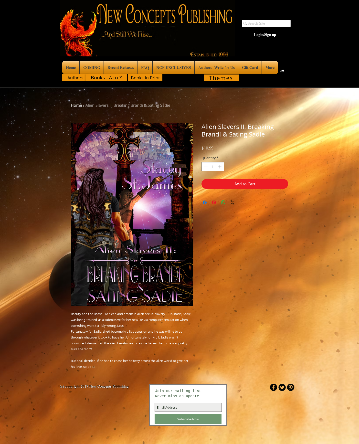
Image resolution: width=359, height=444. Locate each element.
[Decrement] (205, 166)
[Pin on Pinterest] (214, 202)
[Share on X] (232, 202)
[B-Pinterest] (290, 387)
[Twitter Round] (282, 387)
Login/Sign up (265, 34)
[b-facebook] (273, 387)
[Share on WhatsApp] (223, 202)
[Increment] (220, 166)
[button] (282, 71)
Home (76, 105)
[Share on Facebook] (205, 202)
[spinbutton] (212, 166)
